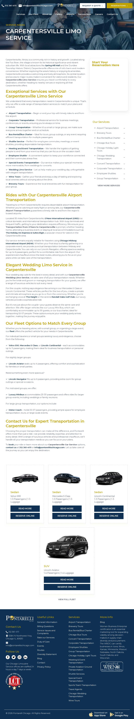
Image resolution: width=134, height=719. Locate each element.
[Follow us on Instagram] (19, 657)
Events (40, 646)
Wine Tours (14, 176)
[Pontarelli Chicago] (67, 5)
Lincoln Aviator (16, 363)
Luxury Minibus (16, 394)
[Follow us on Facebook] (8, 657)
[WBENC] (112, 666)
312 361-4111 (25, 447)
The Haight (31, 297)
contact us (11, 447)
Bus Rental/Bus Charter (20, 134)
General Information (47, 622)
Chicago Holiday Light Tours (82, 655)
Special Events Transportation (24, 162)
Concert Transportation (80, 639)
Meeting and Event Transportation (26, 148)
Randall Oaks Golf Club (63, 297)
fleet (12, 331)
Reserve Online (25, 516)
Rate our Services (45, 637)
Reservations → (119, 6)
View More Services (109, 185)
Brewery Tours (16, 184)
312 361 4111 (10, 5)
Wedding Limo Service (20, 169)
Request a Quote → (92, 6)
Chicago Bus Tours (78, 634)
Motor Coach (15, 410)
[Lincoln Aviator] (67, 547)
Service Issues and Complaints (46, 632)
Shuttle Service (16, 141)
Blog (39, 658)
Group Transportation (19, 127)
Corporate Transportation (21, 120)
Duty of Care (43, 641)
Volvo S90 (14, 345)
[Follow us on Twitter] (14, 657)
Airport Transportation (20, 113)
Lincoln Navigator (17, 379)
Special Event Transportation (76, 679)
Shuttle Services (76, 674)
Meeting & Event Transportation (77, 661)
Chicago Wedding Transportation (77, 695)
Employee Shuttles (78, 647)
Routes (40, 650)
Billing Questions (45, 626)
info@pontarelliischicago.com (38, 5)
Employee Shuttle (18, 155)
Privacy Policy (44, 667)
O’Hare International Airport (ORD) (62, 218)
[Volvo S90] (25, 478)
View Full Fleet (67, 599)
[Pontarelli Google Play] (119, 714)
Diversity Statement (47, 654)
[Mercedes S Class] (67, 478)
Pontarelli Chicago (22, 713)
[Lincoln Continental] (109, 478)
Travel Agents (75, 689)
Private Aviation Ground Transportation (80, 668)
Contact (41, 662)
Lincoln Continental (51, 345)
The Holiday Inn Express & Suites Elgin (25, 233)
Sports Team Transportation (82, 685)
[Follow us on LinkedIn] (25, 657)
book (11, 444)
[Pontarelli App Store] (98, 714)
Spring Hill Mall (52, 65)
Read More (25, 508)
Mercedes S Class (29, 345)
